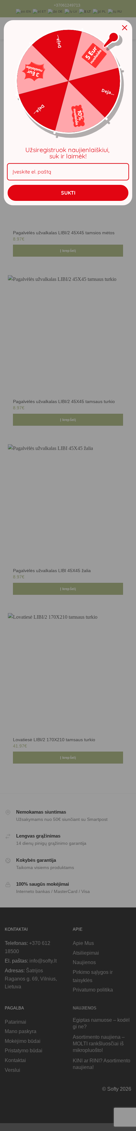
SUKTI (68, 193)
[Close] (124, 27)
